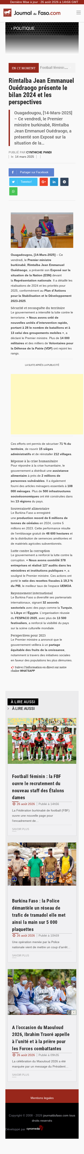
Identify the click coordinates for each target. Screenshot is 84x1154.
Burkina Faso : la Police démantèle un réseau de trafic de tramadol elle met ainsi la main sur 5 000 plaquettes (39, 915)
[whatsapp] (13, 191)
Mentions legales (42, 1098)
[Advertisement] (47, 404)
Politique (23, 28)
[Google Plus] (44, 182)
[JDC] (33, 13)
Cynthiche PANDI (39, 152)
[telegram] (64, 182)
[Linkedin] (54, 182)
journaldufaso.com (55, 1115)
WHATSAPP (27, 670)
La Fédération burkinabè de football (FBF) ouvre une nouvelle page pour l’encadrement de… (41, 815)
